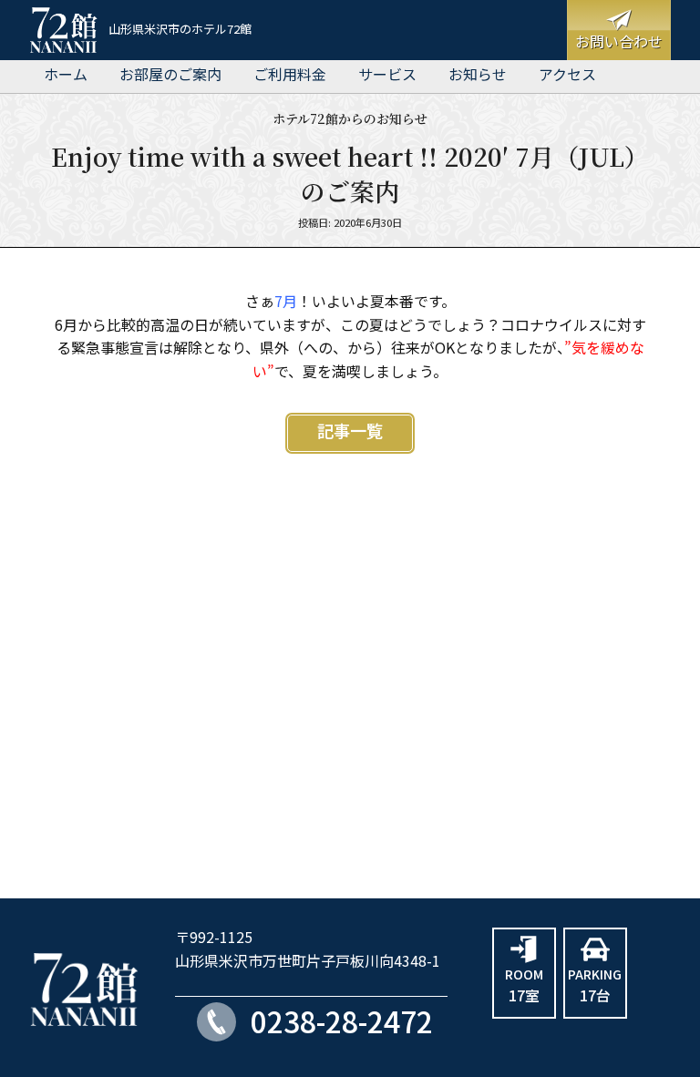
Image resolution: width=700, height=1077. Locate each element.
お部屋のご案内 (170, 76)
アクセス (567, 76)
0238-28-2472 (342, 1024)
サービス (387, 76)
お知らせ (477, 76)
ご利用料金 (289, 76)
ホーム (66, 76)
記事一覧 (350, 432)
